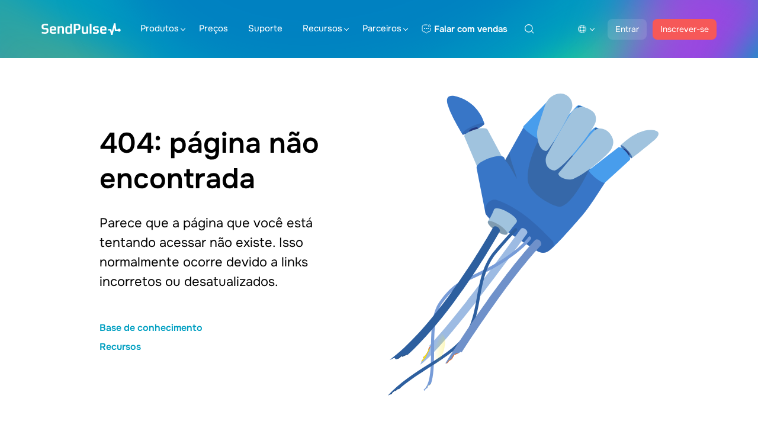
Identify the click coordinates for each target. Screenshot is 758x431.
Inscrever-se (684, 29)
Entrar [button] (627, 29)
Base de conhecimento (151, 327)
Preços (213, 28)
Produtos (159, 28)
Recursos (322, 28)
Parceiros (382, 28)
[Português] (586, 29)
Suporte (265, 28)
